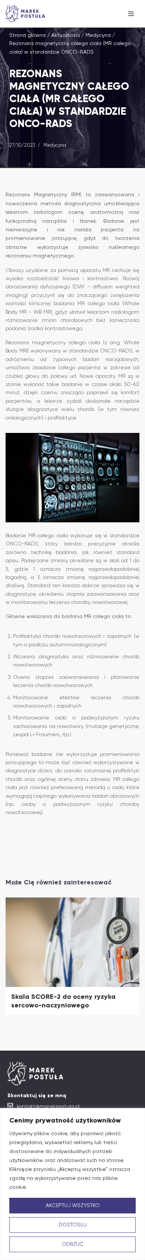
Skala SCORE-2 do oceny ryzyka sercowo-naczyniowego (63, 1001)
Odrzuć (73, 1244)
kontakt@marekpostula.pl (48, 1106)
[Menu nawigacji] (131, 14)
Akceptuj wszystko (73, 1205)
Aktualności (65, 35)
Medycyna (98, 35)
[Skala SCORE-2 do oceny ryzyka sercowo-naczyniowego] (72, 942)
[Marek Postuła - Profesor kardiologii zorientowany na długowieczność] (27, 13)
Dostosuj (73, 1225)
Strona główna (27, 35)
